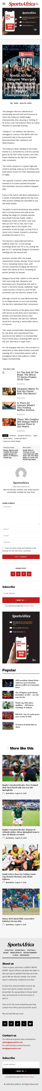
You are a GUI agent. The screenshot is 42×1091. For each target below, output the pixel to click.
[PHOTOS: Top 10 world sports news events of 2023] (8, 715)
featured (13, 435)
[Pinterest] (23, 574)
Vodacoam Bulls (20, 438)
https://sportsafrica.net (21, 486)
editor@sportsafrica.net (12, 1042)
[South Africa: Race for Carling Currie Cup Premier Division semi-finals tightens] (21, 857)
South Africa (7, 438)
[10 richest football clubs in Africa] (8, 726)
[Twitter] (18, 574)
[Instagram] (11, 1023)
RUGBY (21, 71)
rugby (35, 435)
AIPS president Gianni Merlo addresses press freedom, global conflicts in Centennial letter (27, 683)
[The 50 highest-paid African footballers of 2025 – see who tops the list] (8, 695)
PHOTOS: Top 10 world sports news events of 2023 (27, 715)
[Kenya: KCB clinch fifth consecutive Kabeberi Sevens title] (21, 902)
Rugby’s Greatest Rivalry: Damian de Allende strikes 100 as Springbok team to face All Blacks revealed (20, 832)
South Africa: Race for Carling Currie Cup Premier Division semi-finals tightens (19, 876)
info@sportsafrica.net (11, 1048)
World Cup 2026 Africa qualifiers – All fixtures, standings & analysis (24, 705)
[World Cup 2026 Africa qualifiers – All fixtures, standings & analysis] (8, 705)
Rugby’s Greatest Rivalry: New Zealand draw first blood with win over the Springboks (20, 787)
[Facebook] (13, 574)
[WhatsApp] (29, 574)
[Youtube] (30, 1023)
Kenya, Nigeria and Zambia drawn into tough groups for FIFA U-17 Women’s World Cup (11, 454)
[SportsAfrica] (21, 473)
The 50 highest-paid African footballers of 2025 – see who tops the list (27, 694)
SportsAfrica (21, 482)
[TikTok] (17, 1023)
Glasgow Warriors (24, 435)
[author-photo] (3, 793)
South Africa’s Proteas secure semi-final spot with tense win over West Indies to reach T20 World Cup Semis (30, 454)
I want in (20, 600)
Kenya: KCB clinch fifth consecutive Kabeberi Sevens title (18, 919)
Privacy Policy (29, 606)
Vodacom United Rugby (11, 441)
